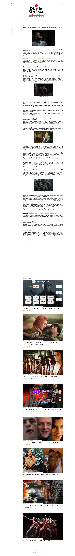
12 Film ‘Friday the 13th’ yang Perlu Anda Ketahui (41, 308)
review (11, 33)
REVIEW (20, 20)
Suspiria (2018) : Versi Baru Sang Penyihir (38, 541)
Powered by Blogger (38, 550)
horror (11, 30)
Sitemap (46, 20)
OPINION (27, 20)
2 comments (28, 346)
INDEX (16, 20)
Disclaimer (40, 20)
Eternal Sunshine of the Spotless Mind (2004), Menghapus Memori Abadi (40, 343)
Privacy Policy (33, 20)
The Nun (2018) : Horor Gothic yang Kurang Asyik (39, 58)
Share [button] (11, 25)
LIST (23, 20)
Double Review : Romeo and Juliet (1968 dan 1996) (41, 474)
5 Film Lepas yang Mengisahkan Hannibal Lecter (41, 442)
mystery (12, 31)
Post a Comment (29, 310)
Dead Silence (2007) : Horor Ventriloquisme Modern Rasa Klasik (42, 213)
